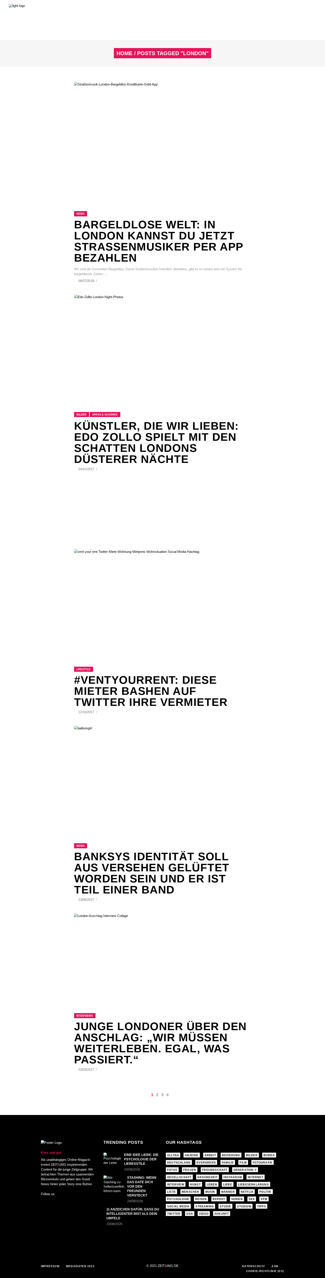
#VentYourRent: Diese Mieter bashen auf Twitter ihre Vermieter (151, 691)
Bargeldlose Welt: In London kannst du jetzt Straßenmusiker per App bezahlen (158, 241)
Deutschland (179, 1162)
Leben (212, 1184)
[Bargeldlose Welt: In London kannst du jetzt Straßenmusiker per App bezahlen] (162, 141)
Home (124, 53)
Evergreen (206, 1162)
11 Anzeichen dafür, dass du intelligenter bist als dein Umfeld (132, 1213)
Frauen (189, 1169)
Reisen (201, 1199)
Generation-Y (245, 1169)
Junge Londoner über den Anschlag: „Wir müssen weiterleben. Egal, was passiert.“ (160, 1043)
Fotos (172, 1169)
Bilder (81, 414)
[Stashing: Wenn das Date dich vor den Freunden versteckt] (113, 1184)
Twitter (173, 1213)
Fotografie (262, 1162)
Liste (171, 1191)
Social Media (178, 1206)
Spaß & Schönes (105, 414)
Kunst (195, 1184)
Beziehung (231, 1155)
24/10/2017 (86, 469)
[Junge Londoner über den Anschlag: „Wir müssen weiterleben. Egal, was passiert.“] (162, 957)
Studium (244, 1206)
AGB (274, 1266)
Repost (219, 1199)
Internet (255, 1177)
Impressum (50, 1266)
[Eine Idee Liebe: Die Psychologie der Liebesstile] (112, 1159)
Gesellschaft (179, 1177)
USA (189, 1213)
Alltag (173, 1155)
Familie (228, 1162)
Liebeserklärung (253, 1184)
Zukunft (221, 1213)
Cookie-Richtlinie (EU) (265, 1271)
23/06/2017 (86, 899)
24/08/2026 (132, 1169)
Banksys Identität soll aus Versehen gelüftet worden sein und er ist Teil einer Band (151, 873)
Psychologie (178, 1199)
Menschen (190, 1191)
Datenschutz (253, 1266)
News (80, 213)
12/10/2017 (86, 712)
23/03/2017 (86, 1069)
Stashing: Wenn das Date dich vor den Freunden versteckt (141, 1186)
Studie (225, 1206)
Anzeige (191, 1155)
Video (203, 1213)
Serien (237, 1199)
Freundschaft (214, 1169)
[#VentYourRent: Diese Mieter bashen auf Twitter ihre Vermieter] (162, 602)
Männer (228, 1191)
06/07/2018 (86, 281)
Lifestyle (83, 669)
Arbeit (210, 1155)
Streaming (204, 1206)
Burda (269, 1155)
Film (243, 1162)
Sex (252, 1199)
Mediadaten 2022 (80, 1266)
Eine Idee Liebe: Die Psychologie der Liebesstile (141, 1159)
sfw (264, 1199)
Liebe (227, 1184)
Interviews (84, 1015)
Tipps (261, 1206)
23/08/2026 (114, 1224)
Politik (265, 1191)
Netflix (247, 1191)
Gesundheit (207, 1177)
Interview (175, 1184)
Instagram (233, 1177)
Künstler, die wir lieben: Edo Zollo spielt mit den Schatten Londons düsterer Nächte (156, 442)
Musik (210, 1191)
